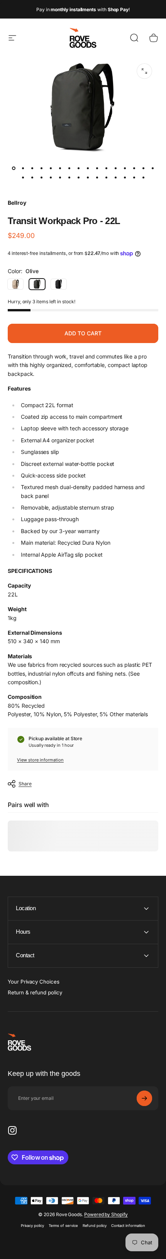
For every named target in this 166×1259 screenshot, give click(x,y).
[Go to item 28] (124, 177)
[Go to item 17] (22, 177)
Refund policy (95, 1225)
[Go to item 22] (69, 177)
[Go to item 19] (41, 177)
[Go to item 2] (32, 168)
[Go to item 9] (97, 168)
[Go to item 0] (13, 168)
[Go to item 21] (59, 177)
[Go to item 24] (87, 177)
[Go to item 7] (78, 168)
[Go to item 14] (134, 168)
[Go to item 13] (124, 168)
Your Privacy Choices (33, 982)
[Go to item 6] (69, 168)
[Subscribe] (144, 1098)
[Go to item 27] (115, 177)
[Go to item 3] (41, 168)
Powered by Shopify (106, 1214)
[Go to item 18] (32, 177)
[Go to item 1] (22, 168)
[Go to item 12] (115, 168)
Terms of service (63, 1225)
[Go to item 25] (97, 177)
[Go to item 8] (87, 168)
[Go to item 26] (106, 177)
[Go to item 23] (78, 177)
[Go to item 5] (59, 168)
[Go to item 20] (50, 177)
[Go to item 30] (143, 177)
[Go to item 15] (143, 168)
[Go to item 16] (152, 168)
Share (25, 784)
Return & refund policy (35, 992)
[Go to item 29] (134, 177)
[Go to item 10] (106, 168)
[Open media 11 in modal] (144, 71)
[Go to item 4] (50, 168)
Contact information (128, 1225)
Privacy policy (32, 1225)
